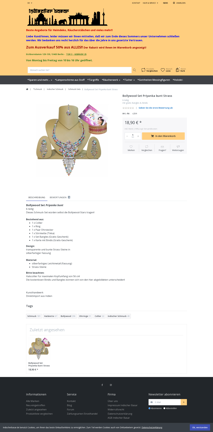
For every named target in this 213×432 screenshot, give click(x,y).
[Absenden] (184, 402)
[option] (72, 140)
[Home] (27, 89)
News (165, 3)
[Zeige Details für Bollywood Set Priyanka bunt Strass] (39, 349)
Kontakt (136, 3)
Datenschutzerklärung (152, 427)
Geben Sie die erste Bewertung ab (156, 107)
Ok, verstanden (200, 427)
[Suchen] (135, 70)
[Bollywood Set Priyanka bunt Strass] (72, 140)
